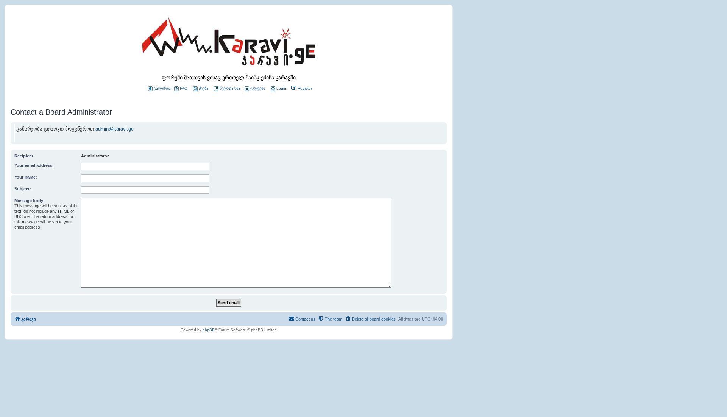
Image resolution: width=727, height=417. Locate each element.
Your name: (25, 177)
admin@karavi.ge (114, 129)
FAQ (183, 88)
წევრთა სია (230, 88)
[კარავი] (228, 43)
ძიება (203, 88)
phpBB (209, 330)
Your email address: (34, 165)
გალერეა (162, 88)
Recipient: (24, 156)
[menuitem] (278, 88)
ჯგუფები (257, 88)
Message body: (29, 200)
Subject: (22, 189)
